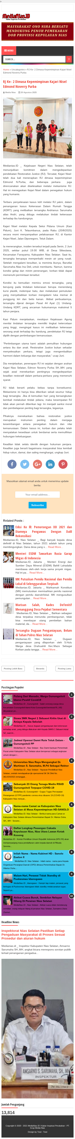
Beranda (40, 669)
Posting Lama (64, 669)
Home (6, 69)
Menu (10, 50)
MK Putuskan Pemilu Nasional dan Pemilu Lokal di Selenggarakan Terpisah (43, 581)
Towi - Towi (42, 1132)
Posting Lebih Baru (13, 669)
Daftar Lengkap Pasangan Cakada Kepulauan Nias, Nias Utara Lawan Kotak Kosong (39, 832)
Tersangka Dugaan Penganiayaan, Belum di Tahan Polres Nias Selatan (43, 632)
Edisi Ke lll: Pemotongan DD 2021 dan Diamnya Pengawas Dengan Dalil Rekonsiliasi (43, 531)
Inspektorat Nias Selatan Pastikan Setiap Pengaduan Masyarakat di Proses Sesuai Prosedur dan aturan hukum (33, 934)
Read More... (55, 546)
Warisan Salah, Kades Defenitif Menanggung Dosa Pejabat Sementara (43, 607)
